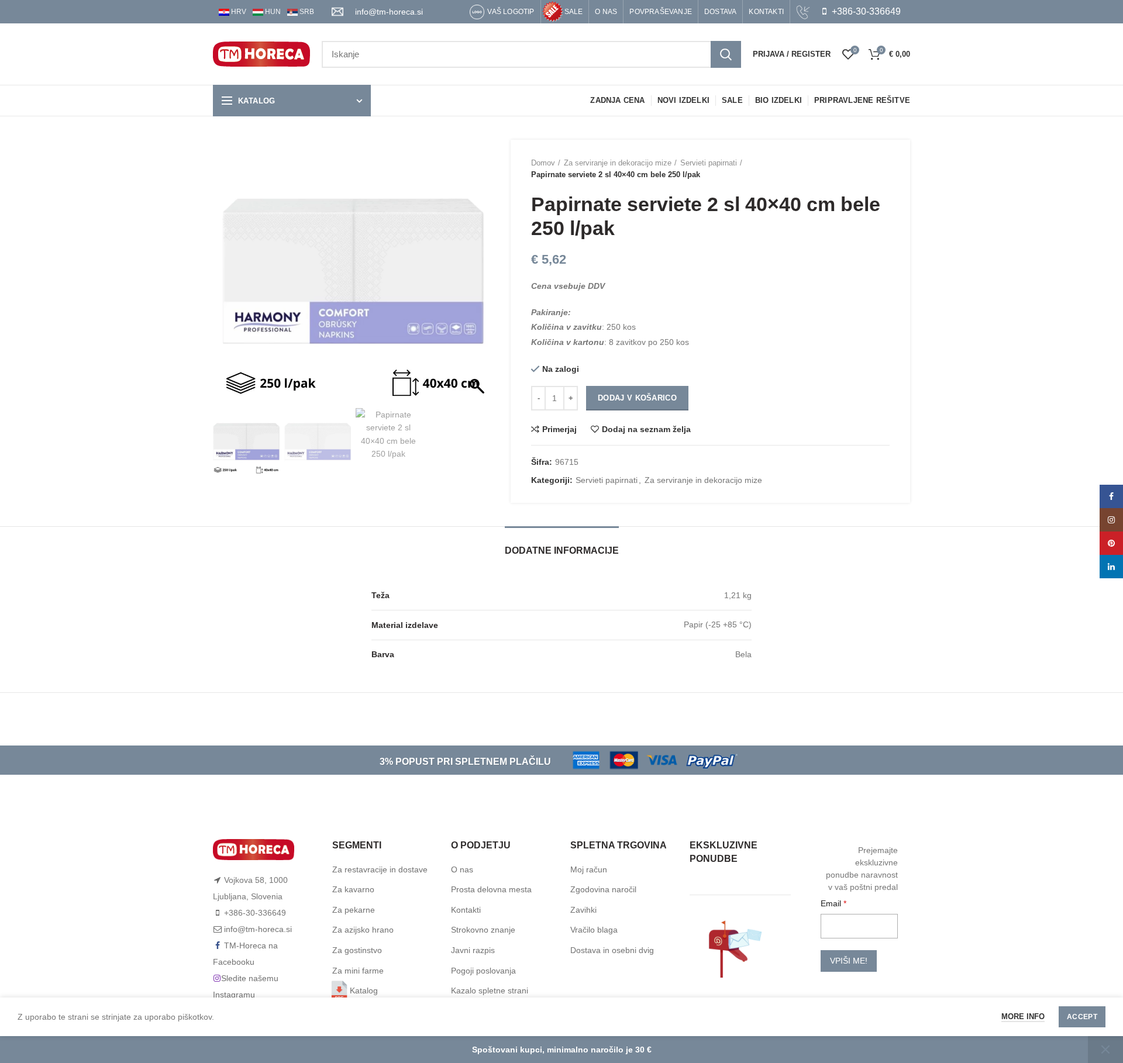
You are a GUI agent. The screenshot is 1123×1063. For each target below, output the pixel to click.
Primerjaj (559, 429)
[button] (478, 277)
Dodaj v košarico (637, 398)
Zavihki (583, 909)
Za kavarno (353, 889)
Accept (1082, 1017)
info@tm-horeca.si (389, 11)
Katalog (364, 990)
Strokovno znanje (483, 929)
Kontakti (466, 909)
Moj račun (588, 869)
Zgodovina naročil (603, 889)
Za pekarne (353, 909)
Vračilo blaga (594, 929)
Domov (543, 162)
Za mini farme (358, 970)
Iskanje (726, 54)
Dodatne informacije (562, 550)
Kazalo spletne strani (489, 990)
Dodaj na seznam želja (646, 429)
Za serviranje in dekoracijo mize (617, 162)
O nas (462, 869)
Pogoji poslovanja (483, 970)
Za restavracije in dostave (380, 869)
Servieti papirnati (708, 162)
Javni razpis (473, 950)
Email (832, 903)
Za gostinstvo (357, 950)
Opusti (1105, 1049)
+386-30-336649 (865, 11)
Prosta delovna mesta (491, 889)
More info (1023, 1016)
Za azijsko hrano (363, 929)
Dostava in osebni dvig (612, 950)
